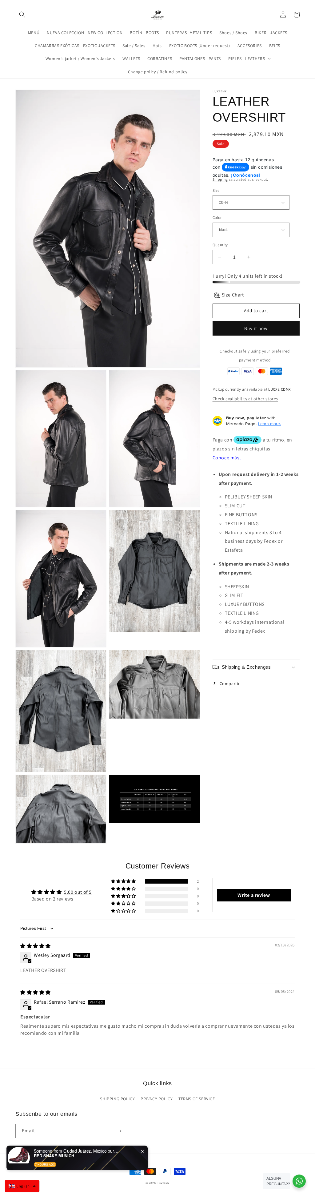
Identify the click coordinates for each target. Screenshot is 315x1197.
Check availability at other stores (245, 398)
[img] (35, 946)
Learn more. (269, 424)
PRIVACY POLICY (157, 1099)
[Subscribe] (119, 1131)
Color (217, 217)
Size (216, 190)
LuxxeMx (163, 1183)
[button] (22, 14)
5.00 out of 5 (78, 892)
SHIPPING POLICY (117, 1099)
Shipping (220, 179)
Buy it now (256, 328)
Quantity (220, 245)
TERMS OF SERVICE (196, 1099)
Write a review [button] (253, 895)
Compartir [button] (230, 683)
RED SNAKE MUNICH (54, 1155)
